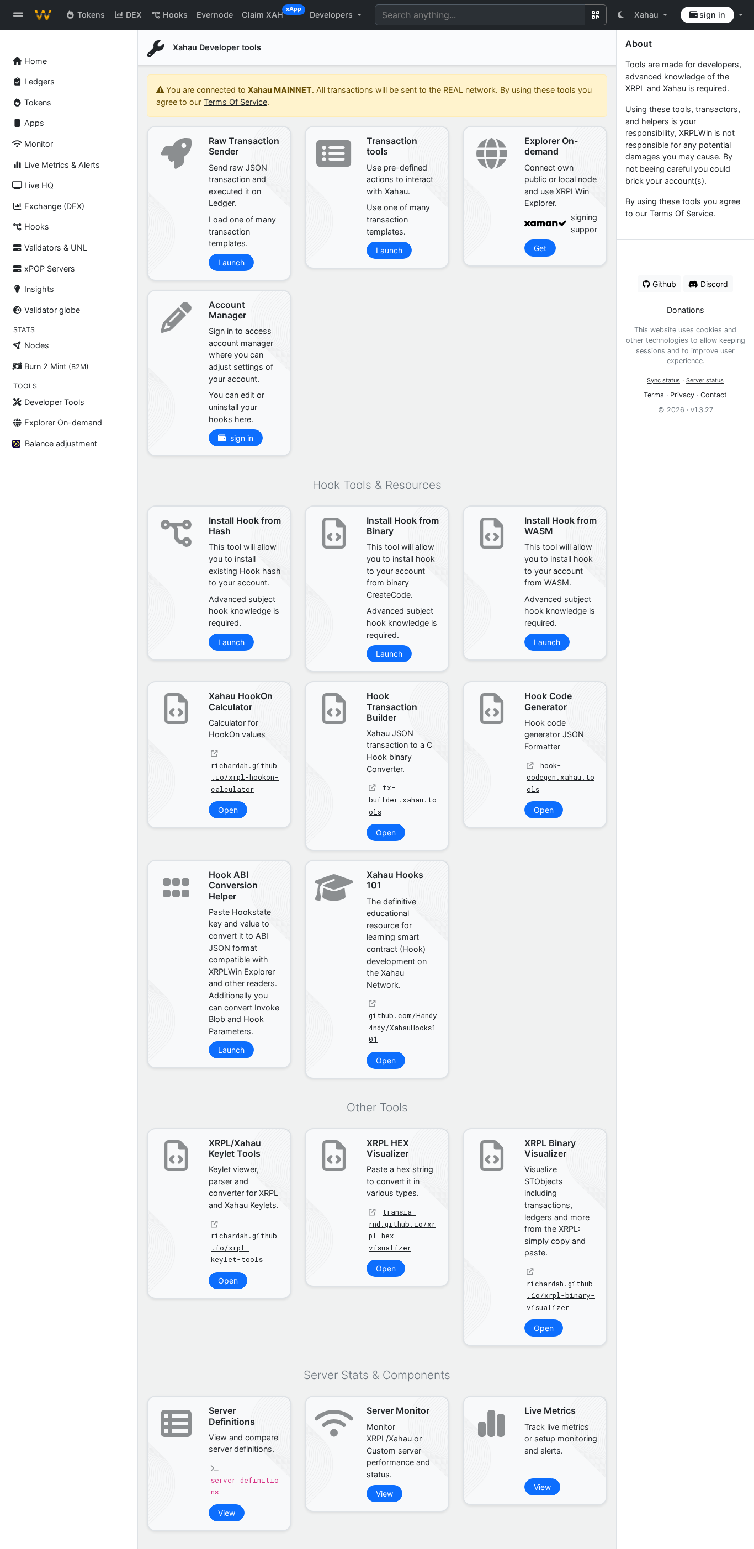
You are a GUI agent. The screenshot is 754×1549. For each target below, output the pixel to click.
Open (228, 810)
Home (34, 61)
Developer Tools (53, 402)
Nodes (35, 345)
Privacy (682, 395)
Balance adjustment (61, 443)
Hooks (35, 226)
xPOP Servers (48, 268)
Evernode (215, 14)
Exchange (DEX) (53, 206)
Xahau (647, 14)
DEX (133, 14)
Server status (705, 380)
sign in (711, 14)
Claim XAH (267, 12)
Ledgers (38, 81)
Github (663, 284)
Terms (654, 395)
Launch (231, 262)
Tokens (36, 102)
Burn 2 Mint (55, 366)
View (226, 1513)
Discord (713, 284)
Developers (332, 14)
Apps (33, 122)
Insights (38, 289)
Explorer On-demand (62, 422)
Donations (685, 310)
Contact (713, 395)
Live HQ (38, 185)
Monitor (37, 143)
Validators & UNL (54, 247)
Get (540, 248)
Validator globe (51, 310)
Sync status (663, 380)
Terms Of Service (681, 213)
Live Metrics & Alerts (61, 164)
